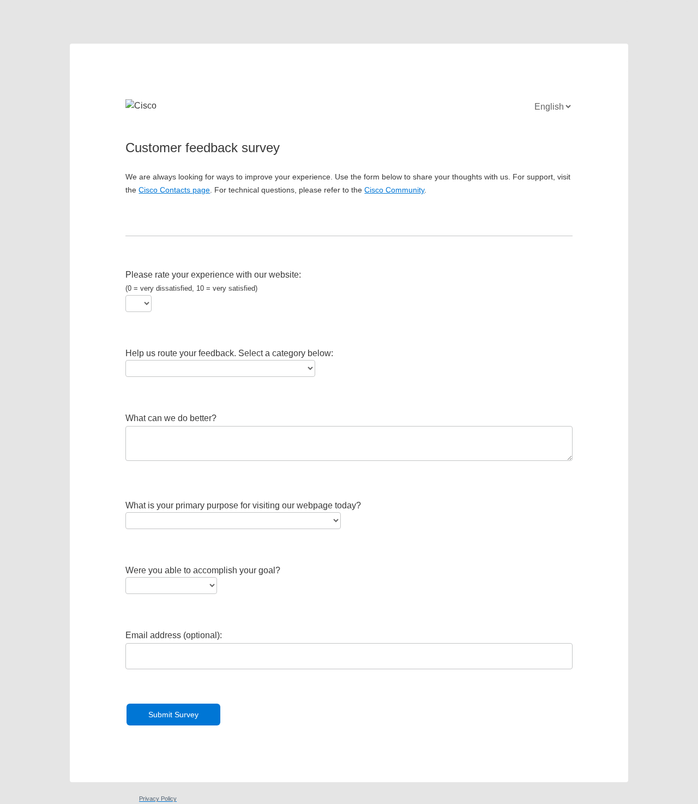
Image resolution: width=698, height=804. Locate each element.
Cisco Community (394, 189)
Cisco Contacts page (174, 189)
